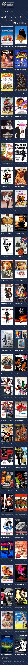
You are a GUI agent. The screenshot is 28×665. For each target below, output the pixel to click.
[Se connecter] (8, 10)
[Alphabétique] (18, 23)
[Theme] (2, 11)
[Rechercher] (5, 10)
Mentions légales (7, 661)
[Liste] (25, 23)
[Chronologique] (14, 23)
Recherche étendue (9, 20)
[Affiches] (22, 23)
